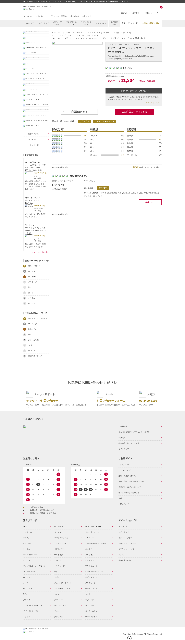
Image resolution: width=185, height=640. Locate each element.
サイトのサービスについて (129, 493)
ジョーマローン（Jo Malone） (87, 38)
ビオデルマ (89, 560)
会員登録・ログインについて (130, 487)
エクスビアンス (60, 543)
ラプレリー (89, 605)
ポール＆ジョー (91, 617)
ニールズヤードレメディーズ (96, 543)
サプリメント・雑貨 (126, 549)
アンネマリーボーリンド (32, 605)
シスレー (57, 594)
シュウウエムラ (60, 605)
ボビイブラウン (91, 577)
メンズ (121, 555)
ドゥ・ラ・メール (92, 532)
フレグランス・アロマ (84, 33)
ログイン (124, 13)
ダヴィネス (58, 617)
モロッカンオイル (92, 589)
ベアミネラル (59, 549)
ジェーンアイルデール (63, 583)
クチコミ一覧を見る (41, 252)
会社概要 (122, 438)
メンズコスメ (101, 23)
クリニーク (27, 543)
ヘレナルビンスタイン (94, 572)
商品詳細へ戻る (79, 111)
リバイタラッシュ (61, 538)
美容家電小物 (114, 23)
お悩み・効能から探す (151, 23)
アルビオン (89, 555)
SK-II (25, 527)
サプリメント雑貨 (86, 23)
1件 (85, 136)
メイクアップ (43, 23)
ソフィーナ (89, 600)
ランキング (32, 139)
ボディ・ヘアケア (125, 538)
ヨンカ (87, 594)
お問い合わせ (124, 504)
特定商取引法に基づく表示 (129, 443)
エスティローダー (30, 555)
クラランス (27, 560)
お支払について (125, 470)
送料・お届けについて (127, 476)
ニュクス (88, 549)
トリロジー (89, 538)
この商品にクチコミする (134, 111)
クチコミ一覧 (33, 145)
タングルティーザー (93, 527)
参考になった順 (146, 167)
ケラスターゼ (59, 566)
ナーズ (25, 583)
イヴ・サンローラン (31, 611)
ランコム (26, 538)
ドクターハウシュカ (62, 589)
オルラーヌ (58, 560)
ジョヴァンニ (28, 589)
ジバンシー (58, 600)
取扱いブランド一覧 (130, 23)
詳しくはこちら (154, 103)
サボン (56, 577)
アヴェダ (26, 600)
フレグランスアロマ (71, 23)
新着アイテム (33, 134)
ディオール (27, 532)
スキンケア (29, 23)
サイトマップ (124, 449)
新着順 (156, 167)
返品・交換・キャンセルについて (132, 481)
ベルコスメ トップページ (62, 33)
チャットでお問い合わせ (42, 400)
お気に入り (148, 13)
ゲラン (56, 572)
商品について (124, 498)
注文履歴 (135, 13)
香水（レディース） (104, 33)
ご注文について (125, 465)
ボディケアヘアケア (57, 23)
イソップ (26, 617)
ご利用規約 (123, 426)
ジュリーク (58, 611)
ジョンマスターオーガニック (34, 566)
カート (159, 10)
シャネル (26, 549)
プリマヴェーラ (91, 566)
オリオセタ (58, 555)
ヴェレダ (57, 532)
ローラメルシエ (91, 611)
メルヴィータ (90, 583)
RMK (25, 594)
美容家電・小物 (125, 560)
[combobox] (75, 16)
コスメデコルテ (29, 572)
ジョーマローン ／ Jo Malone (127, 44)
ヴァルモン (58, 527)
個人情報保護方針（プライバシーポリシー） (136, 432)
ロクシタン (27, 577)
